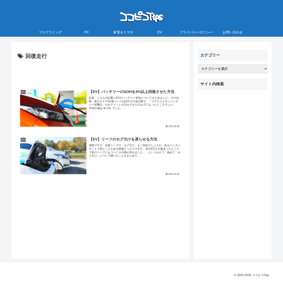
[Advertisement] (100, 72)
